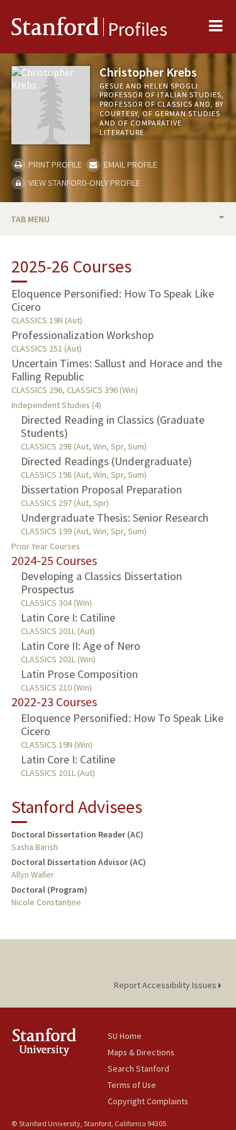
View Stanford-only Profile (83, 182)
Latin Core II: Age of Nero (80, 645)
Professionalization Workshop (82, 335)
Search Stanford (138, 1068)
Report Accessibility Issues (166, 985)
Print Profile (54, 164)
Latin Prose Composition (79, 674)
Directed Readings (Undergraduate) (106, 461)
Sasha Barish (34, 847)
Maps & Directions (141, 1052)
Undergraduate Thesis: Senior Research (114, 517)
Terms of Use (132, 1084)
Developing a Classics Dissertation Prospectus (101, 582)
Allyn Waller (32, 874)
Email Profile (129, 164)
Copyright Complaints (148, 1101)
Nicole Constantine (46, 902)
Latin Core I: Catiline (68, 617)
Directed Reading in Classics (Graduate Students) (113, 426)
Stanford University (59, 1041)
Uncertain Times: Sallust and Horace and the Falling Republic (116, 370)
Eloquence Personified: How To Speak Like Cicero (112, 300)
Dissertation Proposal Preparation (101, 489)
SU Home (125, 1035)
